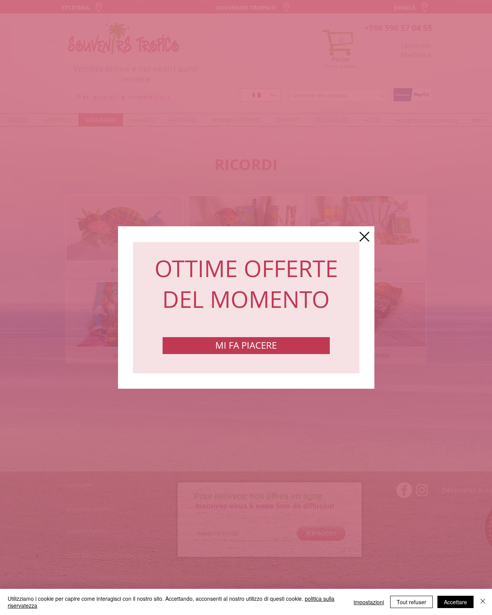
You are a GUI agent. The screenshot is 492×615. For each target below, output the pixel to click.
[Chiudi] (482, 602)
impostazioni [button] (369, 602)
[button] (364, 236)
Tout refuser (411, 602)
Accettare (455, 602)
